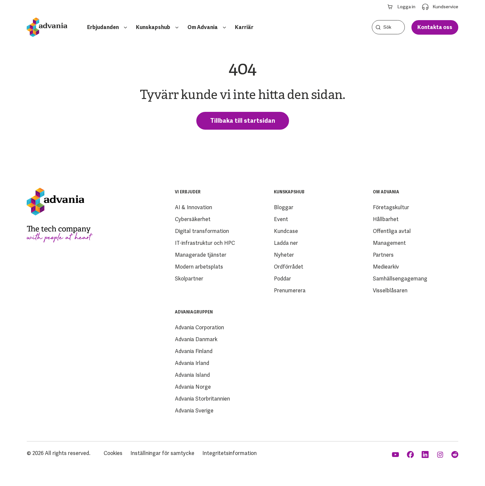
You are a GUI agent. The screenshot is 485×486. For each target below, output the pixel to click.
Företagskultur (391, 207)
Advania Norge (193, 386)
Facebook (411, 454)
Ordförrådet (288, 266)
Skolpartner (189, 278)
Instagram (440, 454)
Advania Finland (193, 351)
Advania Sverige (194, 410)
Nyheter (284, 254)
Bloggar (283, 207)
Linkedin (426, 454)
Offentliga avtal (392, 231)
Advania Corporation (199, 327)
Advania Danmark (196, 339)
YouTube (396, 454)
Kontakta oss (434, 27)
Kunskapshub (153, 27)
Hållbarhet (386, 219)
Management (389, 243)
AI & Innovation (193, 207)
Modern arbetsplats (199, 266)
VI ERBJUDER (188, 192)
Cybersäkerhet (192, 219)
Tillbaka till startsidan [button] (242, 120)
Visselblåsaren (390, 290)
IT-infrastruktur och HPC (205, 243)
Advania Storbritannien (202, 398)
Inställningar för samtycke (162, 453)
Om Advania (202, 27)
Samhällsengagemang (400, 278)
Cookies (113, 453)
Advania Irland (192, 363)
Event (281, 219)
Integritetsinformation (229, 453)
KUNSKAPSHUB (289, 192)
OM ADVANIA (386, 192)
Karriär (244, 27)
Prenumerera (290, 290)
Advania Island (192, 375)
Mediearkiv (386, 266)
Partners (383, 254)
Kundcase (286, 231)
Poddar (282, 278)
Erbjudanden (103, 27)
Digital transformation (202, 231)
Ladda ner (286, 243)
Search (378, 27)
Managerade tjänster (200, 254)
